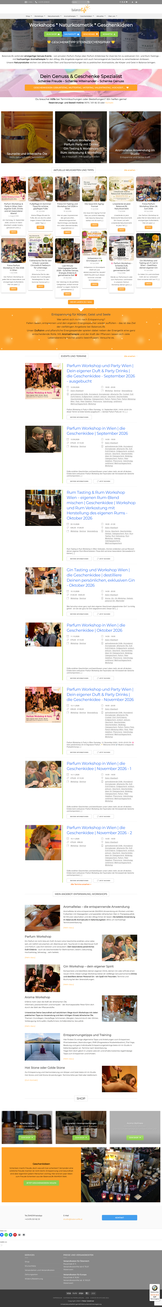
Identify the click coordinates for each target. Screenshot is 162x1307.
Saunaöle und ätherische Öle (27, 153)
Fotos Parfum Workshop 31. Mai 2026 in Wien (13, 267)
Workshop (109, 390)
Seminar (117, 390)
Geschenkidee (122, 396)
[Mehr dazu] (68, 928)
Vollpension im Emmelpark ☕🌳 (94, 259)
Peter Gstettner (86, 401)
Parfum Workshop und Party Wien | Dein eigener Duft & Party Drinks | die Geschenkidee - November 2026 (100, 694)
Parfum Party (116, 399)
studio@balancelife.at (72, 1219)
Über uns (111, 16)
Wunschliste (30, 1266)
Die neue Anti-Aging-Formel (94, 205)
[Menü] (158, 1285)
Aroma (107, 531)
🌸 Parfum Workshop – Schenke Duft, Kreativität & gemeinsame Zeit (121, 266)
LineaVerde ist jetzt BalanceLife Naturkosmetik (121, 206)
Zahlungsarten (31, 1274)
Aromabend (93, 394)
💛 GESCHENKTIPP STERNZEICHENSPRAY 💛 (81, 42)
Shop (28, 16)
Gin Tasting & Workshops (81, 148)
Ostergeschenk (98, 399)
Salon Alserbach (77, 391)
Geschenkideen (86, 16)
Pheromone (97, 401)
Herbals (108, 533)
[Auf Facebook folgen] (120, 2)
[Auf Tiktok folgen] (124, 2)
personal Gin (110, 600)
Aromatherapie (70, 16)
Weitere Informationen (79, 417)
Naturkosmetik (53, 16)
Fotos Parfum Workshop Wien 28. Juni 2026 (148, 206)
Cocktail (126, 394)
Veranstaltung (126, 390)
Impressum (57, 1298)
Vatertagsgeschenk (112, 541)
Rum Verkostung (118, 536)
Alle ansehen (129, 170)
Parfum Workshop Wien (114, 729)
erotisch (96, 396)
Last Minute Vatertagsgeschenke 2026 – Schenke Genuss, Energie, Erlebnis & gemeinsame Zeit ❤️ (67, 270)
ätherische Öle (116, 394)
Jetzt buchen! (104, 481)
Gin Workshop (120, 598)
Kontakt (109, 102)
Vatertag (117, 538)
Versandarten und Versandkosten (40, 1270)
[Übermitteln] (88, 2)
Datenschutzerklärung (73, 1298)
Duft (131, 394)
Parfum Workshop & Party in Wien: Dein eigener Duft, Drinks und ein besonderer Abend (13, 208)
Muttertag (87, 399)
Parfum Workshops (81, 140)
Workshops (38, 16)
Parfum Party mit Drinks (81, 144)
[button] (132, 2)
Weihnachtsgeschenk (79, 404)
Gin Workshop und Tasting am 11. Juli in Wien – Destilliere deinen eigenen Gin (148, 264)
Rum (126, 533)
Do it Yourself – (70, 156)
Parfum (107, 399)
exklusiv (103, 396)
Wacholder (120, 600)
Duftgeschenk (87, 396)
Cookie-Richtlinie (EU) (99, 1298)
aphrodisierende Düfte (79, 394)
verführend (117, 401)
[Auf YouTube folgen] (126, 2)
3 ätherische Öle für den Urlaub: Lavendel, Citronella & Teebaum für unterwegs (40, 264)
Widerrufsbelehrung (34, 1279)
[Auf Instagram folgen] (122, 2)
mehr (13, 232)
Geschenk (111, 396)
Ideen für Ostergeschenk (114, 456)
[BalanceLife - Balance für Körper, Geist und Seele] (81, 8)
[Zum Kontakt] (31, 1080)
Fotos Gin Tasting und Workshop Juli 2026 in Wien (67, 206)
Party (77, 401)
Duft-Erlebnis (76, 396)
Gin (112, 598)
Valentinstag (108, 401)
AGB (87, 1298)
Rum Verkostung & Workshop (81, 152)
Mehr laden (81, 302)
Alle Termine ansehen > (81, 884)
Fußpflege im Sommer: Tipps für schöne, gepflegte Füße (40, 206)
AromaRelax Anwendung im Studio (135, 152)
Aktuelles (100, 16)
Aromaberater (104, 394)
